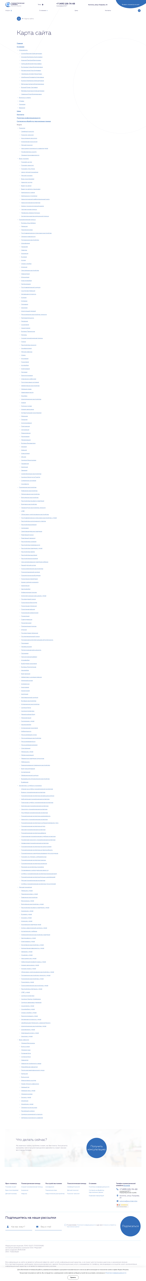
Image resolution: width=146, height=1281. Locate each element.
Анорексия (24, 253)
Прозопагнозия (26, 623)
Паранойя (24, 246)
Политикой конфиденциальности (86, 1225)
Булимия (24, 257)
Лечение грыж (25, 1050)
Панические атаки (27, 230)
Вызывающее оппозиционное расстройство (35, 779)
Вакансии (22, 108)
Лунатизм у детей (27, 955)
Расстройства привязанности (30, 545)
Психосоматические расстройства (32, 568)
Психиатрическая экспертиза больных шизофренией (38, 877)
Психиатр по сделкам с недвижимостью (33, 857)
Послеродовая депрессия (29, 633)
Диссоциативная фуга (28, 741)
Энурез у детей (26, 1097)
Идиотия (24, 629)
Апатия (23, 402)
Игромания (24, 358)
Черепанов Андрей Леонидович (31, 74)
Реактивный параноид (28, 538)
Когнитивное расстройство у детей (32, 945)
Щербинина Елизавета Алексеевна (32, 77)
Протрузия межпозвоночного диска (32, 1070)
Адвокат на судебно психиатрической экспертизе (37, 789)
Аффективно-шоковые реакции (31, 677)
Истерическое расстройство (30, 704)
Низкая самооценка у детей (30, 965)
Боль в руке (25, 1077)
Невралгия (24, 1060)
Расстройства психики (53, 1183)
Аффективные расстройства (30, 385)
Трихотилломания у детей (29, 1016)
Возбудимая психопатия (29, 663)
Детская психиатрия (25, 887)
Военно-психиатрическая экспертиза (33, 792)
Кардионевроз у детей (28, 938)
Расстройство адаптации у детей (31, 989)
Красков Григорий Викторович (31, 60)
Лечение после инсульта (29, 1107)
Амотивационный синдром (29, 697)
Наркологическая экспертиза (30, 202)
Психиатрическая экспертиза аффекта (33, 833)
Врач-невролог (24, 1040)
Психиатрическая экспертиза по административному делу (39, 823)
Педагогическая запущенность (31, 650)
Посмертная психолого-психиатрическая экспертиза (38, 840)
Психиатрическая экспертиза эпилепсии (34, 863)
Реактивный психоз (27, 535)
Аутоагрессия (25, 772)
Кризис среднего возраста (29, 582)
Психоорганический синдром (30, 572)
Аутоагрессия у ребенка (29, 931)
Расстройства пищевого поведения (32, 501)
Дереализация (26, 440)
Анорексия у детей (27, 911)
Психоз (23, 341)
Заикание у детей (26, 951)
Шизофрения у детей (28, 1029)
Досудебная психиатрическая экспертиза (34, 812)
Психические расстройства (27, 487)
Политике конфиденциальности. (116, 1273)
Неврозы (24, 250)
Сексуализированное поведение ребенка (34, 562)
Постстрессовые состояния (30, 382)
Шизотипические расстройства (31, 399)
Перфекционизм (26, 646)
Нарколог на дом (26, 182)
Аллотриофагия (26, 423)
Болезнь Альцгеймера (28, 223)
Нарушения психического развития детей (34, 148)
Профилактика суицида (28, 152)
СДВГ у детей (25, 992)
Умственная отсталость (28, 294)
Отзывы (21, 101)
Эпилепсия (24, 1101)
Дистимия (24, 372)
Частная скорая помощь (29, 209)
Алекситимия (25, 453)
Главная (20, 43)
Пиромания (25, 643)
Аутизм (23, 260)
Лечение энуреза (26, 1094)
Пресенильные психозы (28, 626)
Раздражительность (27, 318)
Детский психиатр (27, 175)
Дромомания (25, 436)
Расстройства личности (28, 345)
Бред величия (25, 674)
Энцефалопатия (26, 348)
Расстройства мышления (29, 555)
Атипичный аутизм (27, 680)
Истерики (24, 301)
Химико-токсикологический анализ (32, 206)
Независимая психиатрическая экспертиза (34, 843)
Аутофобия (25, 365)
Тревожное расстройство (29, 491)
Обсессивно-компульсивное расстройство (35, 514)
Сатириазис (25, 528)
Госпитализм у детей (27, 721)
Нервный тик (25, 1087)
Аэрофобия (25, 670)
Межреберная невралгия (29, 1067)
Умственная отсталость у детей (31, 1019)
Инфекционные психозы (29, 592)
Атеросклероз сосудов (28, 1080)
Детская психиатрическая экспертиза (33, 880)
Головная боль (26, 1053)
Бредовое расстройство (29, 504)
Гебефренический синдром (29, 775)
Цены (19, 111)
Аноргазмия (25, 687)
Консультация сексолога (29, 138)
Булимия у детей (26, 914)
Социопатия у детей (27, 1006)
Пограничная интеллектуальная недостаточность (37, 640)
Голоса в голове (26, 406)
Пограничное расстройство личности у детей (35, 975)
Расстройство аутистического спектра (33, 521)
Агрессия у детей (26, 921)
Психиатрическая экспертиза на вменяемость (35, 816)
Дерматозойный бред (28, 714)
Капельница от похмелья (29, 196)
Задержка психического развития (32, 1117)
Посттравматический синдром (30, 287)
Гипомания (24, 304)
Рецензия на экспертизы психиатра (32, 867)
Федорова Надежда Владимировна (32, 84)
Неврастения (25, 274)
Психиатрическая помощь (27, 219)
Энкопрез (24, 307)
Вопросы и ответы (25, 97)
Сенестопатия (25, 328)
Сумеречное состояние (28, 480)
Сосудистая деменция (28, 291)
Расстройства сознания (28, 541)
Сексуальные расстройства (30, 270)
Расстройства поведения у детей (31, 548)
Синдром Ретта (26, 707)
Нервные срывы (26, 389)
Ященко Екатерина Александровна (32, 80)
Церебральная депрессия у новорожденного (35, 1023)
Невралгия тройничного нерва (31, 1063)
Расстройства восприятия (29, 558)
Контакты (20, 114)
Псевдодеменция (26, 619)
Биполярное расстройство (30, 497)
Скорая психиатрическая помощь (32, 338)
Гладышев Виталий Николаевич (31, 63)
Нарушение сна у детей (28, 958)
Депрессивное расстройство (30, 494)
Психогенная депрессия (29, 606)
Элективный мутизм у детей (30, 1033)
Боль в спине (25, 1046)
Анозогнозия (25, 690)
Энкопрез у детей (27, 1036)
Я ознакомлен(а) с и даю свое (91, 1225)
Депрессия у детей (27, 751)
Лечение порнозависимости (30, 155)
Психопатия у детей (27, 982)
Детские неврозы (26, 352)
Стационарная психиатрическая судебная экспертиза (38, 836)
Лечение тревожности (28, 236)
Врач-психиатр (24, 158)
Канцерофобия (26, 724)
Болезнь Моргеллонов (28, 667)
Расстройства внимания (28, 524)
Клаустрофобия (26, 280)
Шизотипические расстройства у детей (33, 1026)
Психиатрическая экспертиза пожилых (33, 860)
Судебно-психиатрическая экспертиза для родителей (38, 884)
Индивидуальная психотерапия (31, 413)
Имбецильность (26, 731)
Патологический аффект (29, 657)
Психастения (25, 616)
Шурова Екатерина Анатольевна (31, 57)
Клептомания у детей (28, 941)
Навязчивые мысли (27, 392)
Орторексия (25, 430)
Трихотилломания (27, 375)
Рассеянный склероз (28, 1111)
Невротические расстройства (54, 1193)
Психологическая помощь (76, 1183)
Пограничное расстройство (30, 240)
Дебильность (25, 762)
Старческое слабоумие (28, 379)
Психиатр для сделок (28, 169)
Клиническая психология (29, 141)
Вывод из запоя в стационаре (30, 189)
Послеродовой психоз (28, 599)
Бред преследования (28, 768)
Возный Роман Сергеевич (29, 87)
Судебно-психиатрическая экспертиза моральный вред (39, 873)
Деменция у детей (27, 890)
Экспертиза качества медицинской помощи (35, 216)
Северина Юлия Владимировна (31, 94)
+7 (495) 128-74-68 (128, 1189)
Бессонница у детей (27, 901)
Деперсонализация (27, 755)
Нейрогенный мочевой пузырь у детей (33, 962)
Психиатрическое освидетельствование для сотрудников (39, 853)
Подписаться (130, 1226)
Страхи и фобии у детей (28, 1012)
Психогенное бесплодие (29, 602)
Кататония (24, 467)
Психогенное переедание (29, 579)
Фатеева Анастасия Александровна (32, 91)
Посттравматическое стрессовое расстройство (36, 233)
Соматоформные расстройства (31, 474)
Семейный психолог (27, 131)
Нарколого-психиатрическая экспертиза (34, 819)
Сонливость (25, 484)
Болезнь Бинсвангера (28, 443)
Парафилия (25, 463)
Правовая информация (96, 1195)
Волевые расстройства (28, 701)
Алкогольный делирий (28, 311)
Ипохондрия (25, 277)
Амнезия (24, 446)
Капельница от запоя (28, 192)
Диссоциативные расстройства (31, 738)
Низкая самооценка (27, 409)
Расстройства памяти (28, 552)
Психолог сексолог (27, 135)
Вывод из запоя (26, 185)
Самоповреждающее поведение (31, 531)
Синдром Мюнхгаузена (28, 460)
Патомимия (24, 653)
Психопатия (25, 362)
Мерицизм (24, 416)
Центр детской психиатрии (29, 172)
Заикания (24, 470)
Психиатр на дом (26, 162)
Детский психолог (27, 145)
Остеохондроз (26, 1056)
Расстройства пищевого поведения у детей (35, 907)
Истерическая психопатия (29, 728)
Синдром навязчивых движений (31, 1002)
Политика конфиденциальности (28, 118)
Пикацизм (24, 419)
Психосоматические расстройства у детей (34, 985)
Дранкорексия (26, 433)
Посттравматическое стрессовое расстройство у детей (39, 518)
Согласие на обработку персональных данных (34, 121)
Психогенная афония (28, 609)
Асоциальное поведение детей (31, 924)
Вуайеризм (24, 782)
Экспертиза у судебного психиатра (30, 785)
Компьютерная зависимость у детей (32, 948)
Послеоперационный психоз (30, 636)
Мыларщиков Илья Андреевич (31, 70)
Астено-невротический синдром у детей (34, 928)
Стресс (23, 355)
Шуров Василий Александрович (31, 53)
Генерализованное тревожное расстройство (35, 765)
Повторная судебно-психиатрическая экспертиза (37, 802)
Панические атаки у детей (29, 894)
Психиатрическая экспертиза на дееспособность (37, 850)
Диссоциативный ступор (29, 735)
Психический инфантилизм (29, 613)
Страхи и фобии (26, 263)
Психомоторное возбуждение (30, 575)
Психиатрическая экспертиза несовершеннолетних (37, 796)
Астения (23, 297)
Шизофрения (25, 243)
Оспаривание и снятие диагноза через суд (34, 870)
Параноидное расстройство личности (33, 507)
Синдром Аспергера (27, 711)
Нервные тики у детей (28, 1090)
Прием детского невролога (30, 1084)
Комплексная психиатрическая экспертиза (34, 806)
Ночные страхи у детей (28, 968)
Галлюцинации (26, 284)
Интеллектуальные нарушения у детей (33, 596)
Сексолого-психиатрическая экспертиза (34, 809)
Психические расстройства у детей (32, 979)
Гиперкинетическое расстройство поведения (35, 934)
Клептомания (25, 368)
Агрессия (24, 267)
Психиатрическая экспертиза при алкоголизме (36, 846)
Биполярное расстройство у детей (32, 904)
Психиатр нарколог (27, 165)
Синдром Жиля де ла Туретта (30, 477)
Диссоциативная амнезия (29, 745)
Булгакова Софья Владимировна (32, 67)
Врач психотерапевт (27, 179)
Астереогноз (25, 684)
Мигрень (24, 335)
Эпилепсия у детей (27, 1104)
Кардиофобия (25, 589)
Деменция (24, 226)
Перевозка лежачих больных (30, 213)
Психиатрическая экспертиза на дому (33, 826)
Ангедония (24, 694)
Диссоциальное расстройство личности (34, 314)
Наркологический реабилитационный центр (35, 199)
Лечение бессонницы (28, 1043)
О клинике (20, 47)
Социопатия (25, 324)
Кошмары (24, 396)
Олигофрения (25, 748)
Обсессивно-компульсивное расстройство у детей (37, 972)
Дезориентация (26, 718)
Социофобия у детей (28, 1009)
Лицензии (22, 104)
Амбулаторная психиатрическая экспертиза (35, 799)
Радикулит (24, 1073)
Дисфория (24, 321)
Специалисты (23, 50)
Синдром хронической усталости (31, 1114)
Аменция (24, 450)
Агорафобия (25, 660)
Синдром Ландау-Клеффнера (31, 999)
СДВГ (23, 511)
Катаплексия (25, 585)
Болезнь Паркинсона (28, 331)
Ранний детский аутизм (28, 565)
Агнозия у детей (26, 918)
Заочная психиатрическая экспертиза (33, 829)
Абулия (23, 457)
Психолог (22, 128)
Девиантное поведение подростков (32, 758)
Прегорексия (25, 426)
